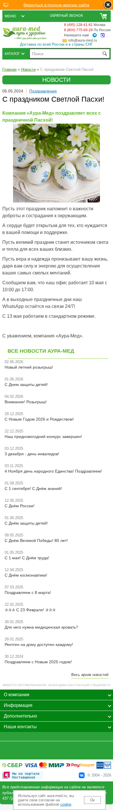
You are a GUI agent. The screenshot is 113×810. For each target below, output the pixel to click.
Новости (28, 69)
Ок (92, 800)
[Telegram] (94, 35)
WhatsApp (13, 306)
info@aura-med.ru (82, 40)
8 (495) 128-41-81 (78, 25)
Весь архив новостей (89, 674)
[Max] (103, 35)
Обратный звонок (66, 16)
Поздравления (43, 91)
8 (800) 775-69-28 (78, 30)
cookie (65, 804)
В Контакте (82, 775)
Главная (9, 69)
